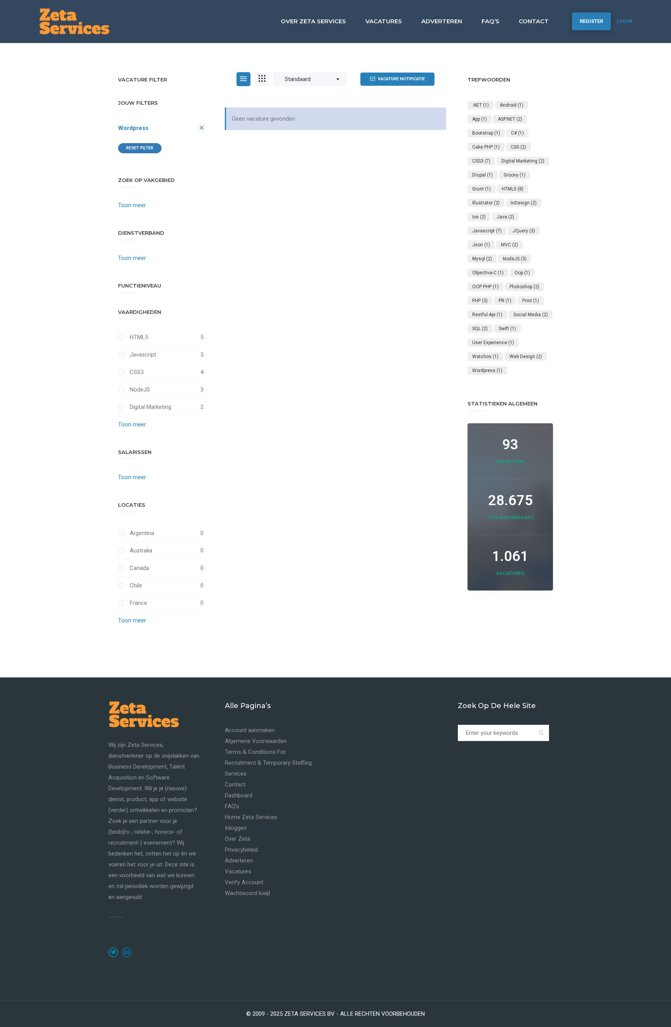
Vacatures (383, 21)
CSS (518, 147)
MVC (509, 245)
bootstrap (486, 133)
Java (505, 217)
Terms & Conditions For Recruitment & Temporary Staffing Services (268, 762)
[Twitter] (113, 952)
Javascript (143, 354)
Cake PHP (486, 147)
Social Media (530, 314)
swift (507, 328)
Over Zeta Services (313, 21)
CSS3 (137, 372)
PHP (480, 300)
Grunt (481, 189)
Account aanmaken (250, 730)
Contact (534, 21)
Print (530, 300)
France (138, 602)
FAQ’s (490, 21)
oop (522, 272)
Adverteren (441, 21)
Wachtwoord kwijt (247, 893)
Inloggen (236, 827)
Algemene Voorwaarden (256, 741)
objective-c (488, 272)
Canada (139, 568)
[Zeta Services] (74, 21)
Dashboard (238, 795)
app (479, 119)
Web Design (525, 356)
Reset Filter (139, 148)
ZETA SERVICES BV (309, 1013)
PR (505, 300)
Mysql (482, 259)
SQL (480, 328)
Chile (136, 585)
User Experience (493, 342)
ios (479, 217)
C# (517, 133)
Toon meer (132, 205)
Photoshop (524, 286)
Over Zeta (237, 838)
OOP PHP (485, 286)
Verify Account (244, 882)
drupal (482, 175)
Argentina (142, 533)
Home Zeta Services (251, 817)
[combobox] (309, 79)
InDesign (524, 203)
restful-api (487, 314)
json (481, 245)
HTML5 (139, 337)
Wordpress (133, 128)
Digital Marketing (150, 407)
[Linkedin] (127, 952)
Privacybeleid (241, 849)
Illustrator (486, 203)
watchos (485, 356)
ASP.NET (510, 119)
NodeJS (140, 389)
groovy (514, 175)
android (511, 105)
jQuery (524, 231)
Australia (141, 550)
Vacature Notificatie (401, 78)
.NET (480, 105)
